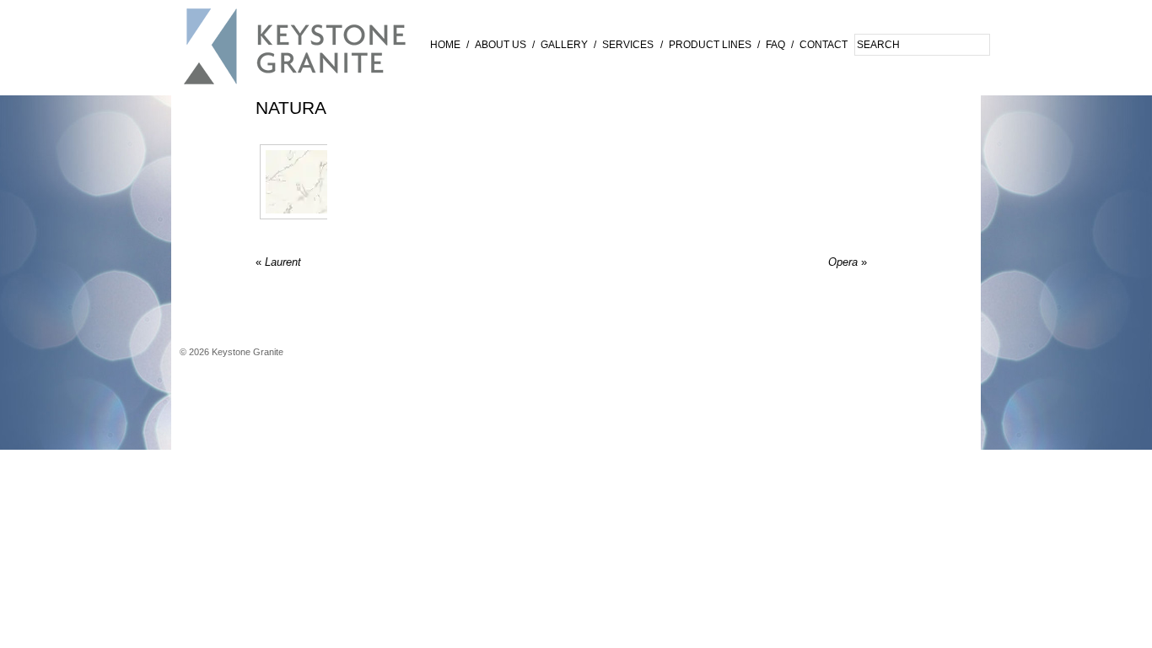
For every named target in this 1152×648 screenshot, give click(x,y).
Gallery (564, 45)
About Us (500, 45)
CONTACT (823, 45)
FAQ (775, 45)
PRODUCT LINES (710, 45)
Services (628, 45)
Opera (847, 262)
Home (445, 45)
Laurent (278, 262)
